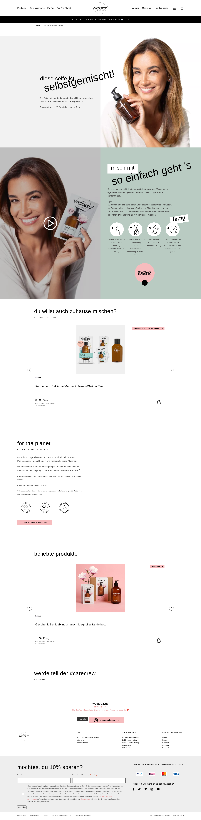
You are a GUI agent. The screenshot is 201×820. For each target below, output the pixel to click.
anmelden (22, 807)
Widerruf (165, 743)
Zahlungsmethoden (129, 740)
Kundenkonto (127, 745)
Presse (165, 740)
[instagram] (152, 789)
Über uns (146, 8)
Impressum (21, 815)
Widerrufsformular (169, 748)
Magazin (135, 8)
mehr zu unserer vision (33, 522)
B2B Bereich (126, 748)
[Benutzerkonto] (174, 8)
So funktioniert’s (37, 8)
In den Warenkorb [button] (159, 402)
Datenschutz (85, 799)
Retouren (165, 745)
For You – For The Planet (59, 8)
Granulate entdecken (144, 273)
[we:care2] (100, 8)
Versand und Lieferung (130, 743)
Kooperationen (82, 743)
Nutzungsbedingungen (130, 737)
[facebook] (133, 789)
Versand (52, 403)
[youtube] (158, 789)
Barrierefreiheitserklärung (61, 815)
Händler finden (161, 8)
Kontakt (165, 737)
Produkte (21, 8)
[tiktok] (139, 789)
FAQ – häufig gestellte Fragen (88, 737)
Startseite (37, 25)
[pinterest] (145, 789)
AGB (45, 815)
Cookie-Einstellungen (83, 815)
